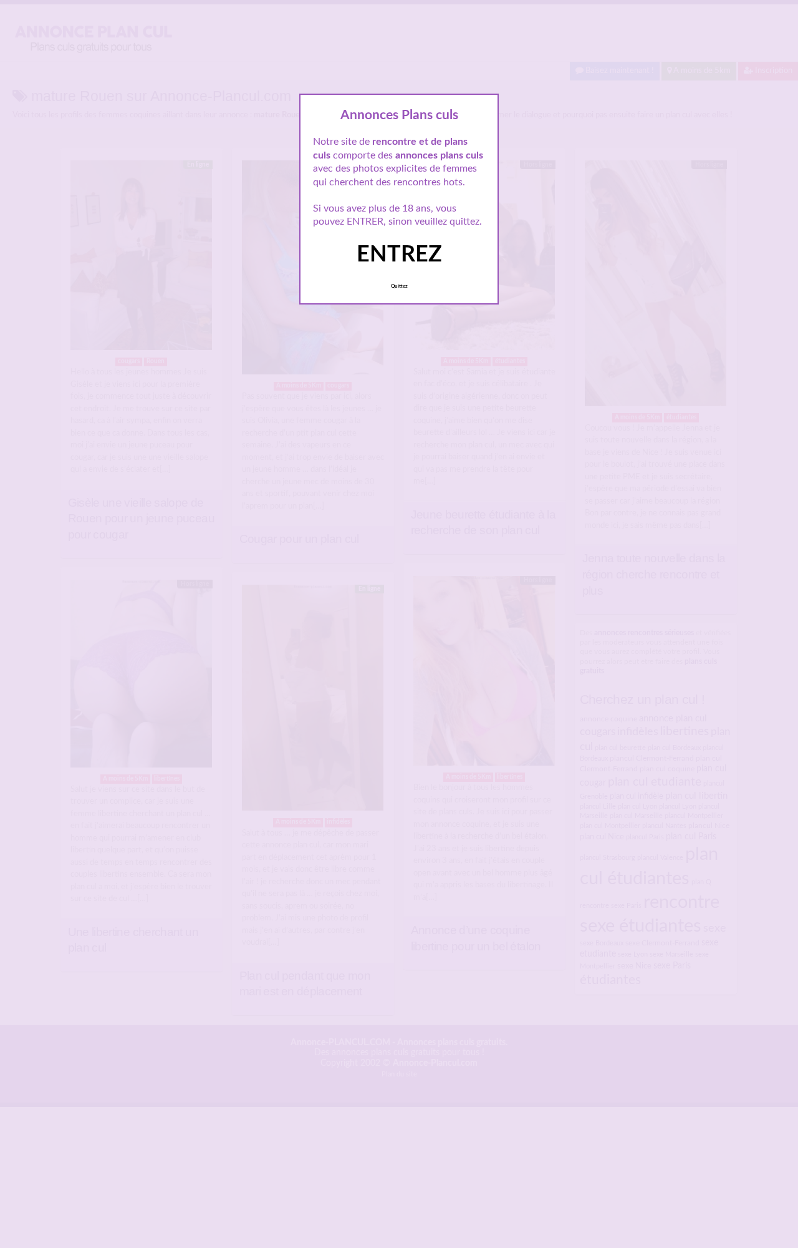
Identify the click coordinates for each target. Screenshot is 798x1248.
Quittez (399, 286)
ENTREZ (399, 254)
